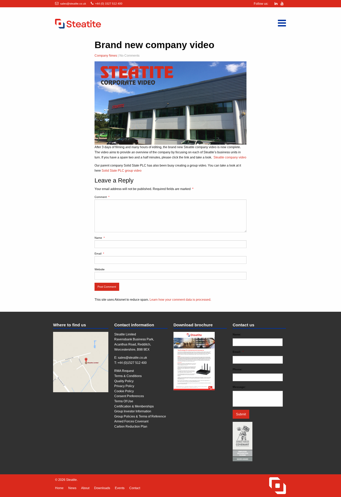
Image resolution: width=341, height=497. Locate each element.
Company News (106, 55)
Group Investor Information (132, 411)
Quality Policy (124, 381)
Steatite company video (230, 157)
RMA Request (124, 371)
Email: (238, 351)
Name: (237, 334)
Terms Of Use (123, 401)
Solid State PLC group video (121, 170)
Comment (102, 196)
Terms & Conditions (128, 376)
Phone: (237, 369)
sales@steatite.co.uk (73, 3)
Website (100, 269)
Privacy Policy (124, 386)
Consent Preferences (129, 396)
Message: (239, 386)
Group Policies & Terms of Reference (140, 416)
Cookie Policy (124, 391)
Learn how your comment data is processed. (180, 299)
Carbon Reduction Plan (130, 426)
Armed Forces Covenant (131, 421)
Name (100, 237)
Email (99, 253)
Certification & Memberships (134, 406)
